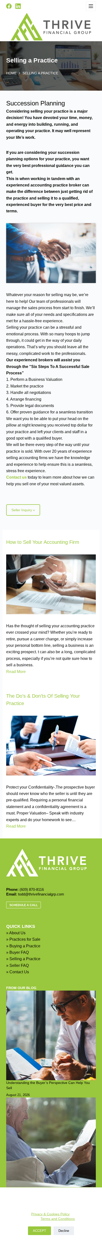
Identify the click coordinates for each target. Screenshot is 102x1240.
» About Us (16, 933)
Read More (16, 672)
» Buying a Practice (23, 946)
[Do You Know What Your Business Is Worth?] (51, 1142)
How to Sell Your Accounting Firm (42, 542)
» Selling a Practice (23, 959)
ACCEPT (39, 1231)
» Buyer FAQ (17, 952)
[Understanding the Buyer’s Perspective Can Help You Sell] (51, 1035)
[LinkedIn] (18, 6)
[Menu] (91, 6)
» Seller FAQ (17, 965)
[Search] (28, 6)
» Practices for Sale (23, 939)
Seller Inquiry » (23, 510)
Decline (63, 1231)
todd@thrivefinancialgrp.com (41, 894)
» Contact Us (17, 972)
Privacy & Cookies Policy (50, 1214)
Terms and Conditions (58, 1219)
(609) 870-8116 (32, 889)
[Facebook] (9, 6)
